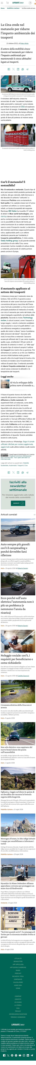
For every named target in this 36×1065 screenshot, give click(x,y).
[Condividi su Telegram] (27, 69)
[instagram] (24, 1055)
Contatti (18, 999)
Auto (2, 568)
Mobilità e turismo (6, 809)
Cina (25, 465)
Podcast (18, 973)
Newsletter (18, 961)
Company (18, 996)
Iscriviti (16, 503)
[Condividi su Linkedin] (18, 69)
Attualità (18, 958)
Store (9, 3)
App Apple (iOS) (18, 964)
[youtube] (20, 1055)
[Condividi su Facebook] (9, 69)
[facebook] (4, 1055)
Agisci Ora (18, 985)
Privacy (18, 1011)
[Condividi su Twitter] (13, 69)
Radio (18, 970)
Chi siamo (18, 1002)
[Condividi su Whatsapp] (23, 69)
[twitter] (8, 1055)
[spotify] (16, 1055)
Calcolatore (18, 982)
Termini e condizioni (18, 1017)
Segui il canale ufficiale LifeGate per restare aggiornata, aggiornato (17, 444)
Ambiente (4, 903)
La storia (18, 1005)
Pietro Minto (24, 43)
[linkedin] (28, 1055)
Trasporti (20, 465)
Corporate (18, 979)
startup (4, 216)
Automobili (13, 465)
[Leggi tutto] (34, 514)
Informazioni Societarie (18, 1014)
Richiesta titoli (18, 976)
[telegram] (32, 1055)
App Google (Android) (18, 967)
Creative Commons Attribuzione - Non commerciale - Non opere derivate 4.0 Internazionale (16, 457)
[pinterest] (12, 1055)
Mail (18, 1008)
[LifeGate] (18, 2)
